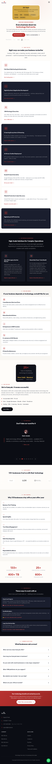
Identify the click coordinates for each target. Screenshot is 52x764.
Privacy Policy (30, 745)
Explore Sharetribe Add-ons (37, 277)
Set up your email (9, 182)
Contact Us (29, 739)
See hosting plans (9, 77)
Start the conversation (25, 702)
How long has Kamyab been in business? (26, 656)
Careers (29, 735)
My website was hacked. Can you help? (26, 676)
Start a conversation (33, 35)
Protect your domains (10, 225)
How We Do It (4, 745)
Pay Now (29, 742)
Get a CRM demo (9, 119)
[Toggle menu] (49, 2)
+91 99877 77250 (7, 720)
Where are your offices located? (26, 682)
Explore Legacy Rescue (10, 277)
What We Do (4, 739)
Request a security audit (10, 203)
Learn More (6, 409)
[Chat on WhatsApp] (48, 760)
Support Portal (6, 717)
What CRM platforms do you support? (26, 669)
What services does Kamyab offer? (26, 650)
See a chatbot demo (9, 161)
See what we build (9, 98)
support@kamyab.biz (8, 727)
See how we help (18, 34)
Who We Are (4, 735)
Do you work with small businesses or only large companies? (26, 663)
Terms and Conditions (32, 749)
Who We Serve (4, 742)
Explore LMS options (9, 140)
